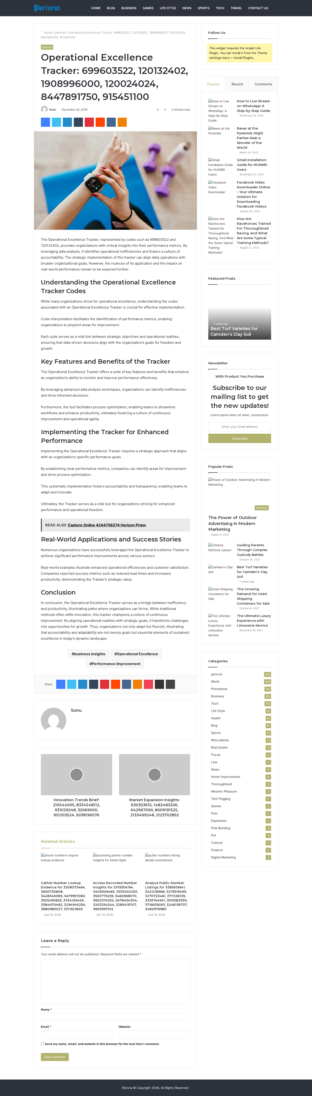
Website (124, 1026)
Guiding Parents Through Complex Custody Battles (252, 550)
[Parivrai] (47, 8)
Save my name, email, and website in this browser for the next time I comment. (102, 1044)
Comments (263, 84)
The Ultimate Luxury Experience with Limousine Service (254, 621)
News (186, 8)
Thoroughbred (221, 784)
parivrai (60, 32)
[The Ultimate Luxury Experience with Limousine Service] (220, 626)
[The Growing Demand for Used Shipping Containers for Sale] (220, 595)
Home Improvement (225, 777)
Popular (213, 84)
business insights (89, 654)
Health (216, 718)
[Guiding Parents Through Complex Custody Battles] (220, 551)
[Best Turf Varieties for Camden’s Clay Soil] (220, 573)
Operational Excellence (137, 654)
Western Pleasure (224, 791)
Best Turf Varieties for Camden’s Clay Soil (252, 572)
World (215, 681)
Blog (111, 8)
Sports (203, 8)
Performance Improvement (116, 663)
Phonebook (219, 689)
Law (214, 762)
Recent (237, 84)
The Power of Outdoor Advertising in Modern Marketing (232, 523)
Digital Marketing (223, 857)
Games (148, 8)
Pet (213, 835)
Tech (220, 8)
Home (95, 8)
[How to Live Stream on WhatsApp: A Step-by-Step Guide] (220, 111)
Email (46, 1026)
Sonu (52, 109)
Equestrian (219, 821)
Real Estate (219, 747)
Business (129, 8)
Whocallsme (220, 740)
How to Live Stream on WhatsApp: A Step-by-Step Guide (253, 106)
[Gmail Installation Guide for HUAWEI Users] (220, 167)
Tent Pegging (220, 799)
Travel (236, 8)
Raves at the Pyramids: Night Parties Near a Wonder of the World (250, 138)
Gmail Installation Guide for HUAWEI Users (252, 165)
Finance (217, 850)
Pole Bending (220, 828)
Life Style (168, 8)
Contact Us (258, 8)
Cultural (216, 842)
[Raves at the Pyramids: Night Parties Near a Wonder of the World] (220, 134)
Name (46, 1009)
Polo (214, 813)
